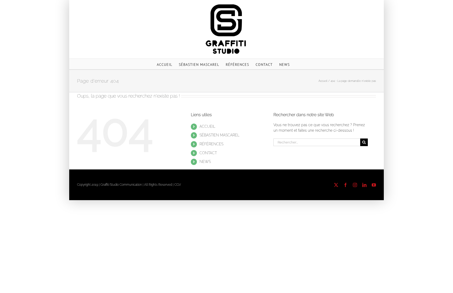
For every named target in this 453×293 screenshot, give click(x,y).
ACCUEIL (207, 126)
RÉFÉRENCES (211, 144)
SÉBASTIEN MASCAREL (219, 135)
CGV (177, 185)
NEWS (205, 161)
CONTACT (208, 153)
